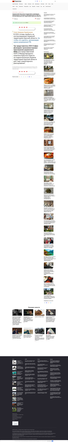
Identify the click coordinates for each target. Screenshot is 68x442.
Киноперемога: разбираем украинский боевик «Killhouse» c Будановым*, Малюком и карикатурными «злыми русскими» (28, 319)
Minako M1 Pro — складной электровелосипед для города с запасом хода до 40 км (20, 362)
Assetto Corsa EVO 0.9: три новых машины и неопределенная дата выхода (20, 373)
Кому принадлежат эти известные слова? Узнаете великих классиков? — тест (43, 372)
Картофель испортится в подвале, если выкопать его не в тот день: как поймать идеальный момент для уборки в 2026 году (49, 209)
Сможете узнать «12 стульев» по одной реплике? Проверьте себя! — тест (30, 368)
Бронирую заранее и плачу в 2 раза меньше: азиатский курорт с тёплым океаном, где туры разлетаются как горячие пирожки (50, 258)
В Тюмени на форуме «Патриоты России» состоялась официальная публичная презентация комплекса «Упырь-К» (39, 337)
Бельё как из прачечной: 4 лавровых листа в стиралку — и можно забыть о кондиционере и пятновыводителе (49, 196)
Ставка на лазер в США (39, 316)
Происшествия (48, 6)
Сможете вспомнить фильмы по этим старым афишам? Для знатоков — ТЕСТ (43, 361)
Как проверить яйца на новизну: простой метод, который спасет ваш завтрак (49, 172)
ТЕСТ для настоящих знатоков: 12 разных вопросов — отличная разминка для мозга (43, 368)
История (37, 6)
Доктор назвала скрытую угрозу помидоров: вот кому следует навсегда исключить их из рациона (49, 285)
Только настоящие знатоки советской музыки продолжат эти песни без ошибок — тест (30, 378)
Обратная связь (14, 413)
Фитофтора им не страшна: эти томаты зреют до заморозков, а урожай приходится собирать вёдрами (49, 62)
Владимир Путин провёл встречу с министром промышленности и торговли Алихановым (17, 337)
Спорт (17, 6)
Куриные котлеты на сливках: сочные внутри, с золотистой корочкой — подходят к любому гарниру (49, 86)
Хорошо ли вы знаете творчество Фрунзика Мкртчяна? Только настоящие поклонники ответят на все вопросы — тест (30, 385)
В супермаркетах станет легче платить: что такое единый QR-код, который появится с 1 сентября (49, 246)
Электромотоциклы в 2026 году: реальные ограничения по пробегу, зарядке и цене (20, 383)
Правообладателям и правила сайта (17, 414)
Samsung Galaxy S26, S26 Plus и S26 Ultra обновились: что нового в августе (49, 15)
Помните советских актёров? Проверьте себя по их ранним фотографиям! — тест (29, 371)
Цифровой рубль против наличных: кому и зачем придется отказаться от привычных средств (48, 111)
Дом (43, 6)
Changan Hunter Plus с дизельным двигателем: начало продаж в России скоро (20, 404)
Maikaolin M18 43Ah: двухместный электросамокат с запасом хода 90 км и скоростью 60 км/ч (20, 389)
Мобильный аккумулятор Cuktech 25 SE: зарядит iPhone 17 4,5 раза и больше (49, 44)
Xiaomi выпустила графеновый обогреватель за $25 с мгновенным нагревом (49, 33)
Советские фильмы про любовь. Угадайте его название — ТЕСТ (42, 392)
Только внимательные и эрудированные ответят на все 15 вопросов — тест (43, 365)
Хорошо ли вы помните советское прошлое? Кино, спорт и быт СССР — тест (30, 364)
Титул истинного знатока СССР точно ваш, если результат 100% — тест (30, 382)
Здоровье (33, 6)
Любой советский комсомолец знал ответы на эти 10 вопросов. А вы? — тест (30, 393)
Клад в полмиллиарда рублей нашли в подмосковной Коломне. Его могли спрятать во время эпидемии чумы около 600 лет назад (50, 319)
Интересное (21, 6)
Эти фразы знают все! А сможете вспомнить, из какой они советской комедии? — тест (30, 390)
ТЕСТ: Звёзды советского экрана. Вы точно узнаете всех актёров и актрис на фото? (43, 390)
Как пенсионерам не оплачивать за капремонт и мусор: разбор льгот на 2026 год (49, 234)
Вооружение (26, 6)
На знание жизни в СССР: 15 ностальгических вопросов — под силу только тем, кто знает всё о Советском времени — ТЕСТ (43, 385)
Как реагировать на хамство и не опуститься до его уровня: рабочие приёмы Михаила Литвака (49, 74)
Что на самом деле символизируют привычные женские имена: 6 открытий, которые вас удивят (49, 297)
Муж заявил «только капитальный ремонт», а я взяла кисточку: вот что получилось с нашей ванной (49, 184)
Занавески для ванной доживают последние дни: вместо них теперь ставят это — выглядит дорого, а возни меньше (49, 99)
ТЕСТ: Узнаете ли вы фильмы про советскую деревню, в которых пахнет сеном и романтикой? (42, 375)
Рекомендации (14, 415)
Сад (41, 6)
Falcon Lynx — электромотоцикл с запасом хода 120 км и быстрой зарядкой (20, 367)
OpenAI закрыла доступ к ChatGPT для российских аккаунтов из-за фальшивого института (49, 37)
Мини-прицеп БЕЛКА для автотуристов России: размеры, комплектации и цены (20, 394)
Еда (30, 6)
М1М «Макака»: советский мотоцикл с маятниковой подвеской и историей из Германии (20, 410)
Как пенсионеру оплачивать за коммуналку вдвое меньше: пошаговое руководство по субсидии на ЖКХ (50, 222)
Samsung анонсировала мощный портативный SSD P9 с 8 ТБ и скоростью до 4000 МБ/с (49, 22)
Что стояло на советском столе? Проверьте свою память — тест (30, 361)
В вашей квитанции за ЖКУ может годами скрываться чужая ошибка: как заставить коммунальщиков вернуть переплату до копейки (49, 149)
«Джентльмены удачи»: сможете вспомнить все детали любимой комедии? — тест (30, 375)
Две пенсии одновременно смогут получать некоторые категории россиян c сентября (50, 337)
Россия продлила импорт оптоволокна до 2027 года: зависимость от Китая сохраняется (49, 29)
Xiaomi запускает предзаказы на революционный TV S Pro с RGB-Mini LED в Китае (49, 41)
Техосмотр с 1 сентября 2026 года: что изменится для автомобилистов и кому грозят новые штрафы (49, 123)
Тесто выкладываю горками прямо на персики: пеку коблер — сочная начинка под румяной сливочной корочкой (49, 161)
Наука (14, 6)
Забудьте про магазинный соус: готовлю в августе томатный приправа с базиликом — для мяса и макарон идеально (49, 136)
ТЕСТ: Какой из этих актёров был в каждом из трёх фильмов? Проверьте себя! (43, 382)
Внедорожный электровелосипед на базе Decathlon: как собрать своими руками (20, 399)
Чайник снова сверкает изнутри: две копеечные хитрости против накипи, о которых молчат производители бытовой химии (49, 272)
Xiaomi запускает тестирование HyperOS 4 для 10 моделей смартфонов (49, 48)
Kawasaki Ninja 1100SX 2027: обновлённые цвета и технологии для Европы (20, 378)
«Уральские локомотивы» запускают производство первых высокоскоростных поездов (49, 26)
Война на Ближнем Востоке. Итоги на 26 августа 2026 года (28, 336)
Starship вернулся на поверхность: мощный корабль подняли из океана (50, 18)
